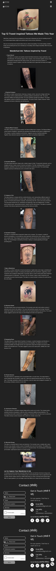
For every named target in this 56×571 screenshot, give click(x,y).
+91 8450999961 (48, 512)
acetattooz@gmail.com (43, 506)
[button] (51, 2)
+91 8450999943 (40, 512)
